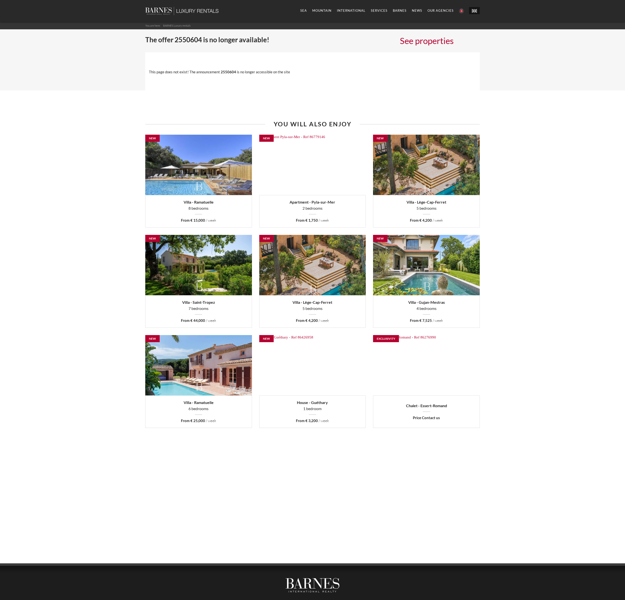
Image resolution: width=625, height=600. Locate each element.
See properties (427, 40)
